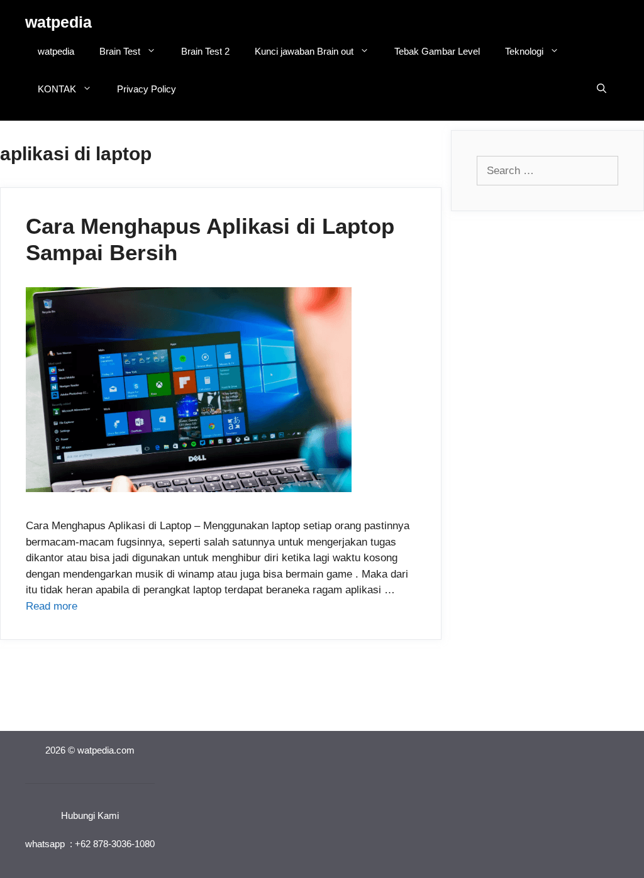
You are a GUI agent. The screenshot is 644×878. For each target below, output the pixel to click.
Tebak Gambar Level (437, 51)
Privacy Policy (146, 89)
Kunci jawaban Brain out (304, 51)
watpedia (58, 22)
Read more (51, 606)
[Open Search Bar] (601, 89)
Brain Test (119, 51)
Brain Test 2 (205, 51)
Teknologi (524, 51)
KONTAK (57, 89)
